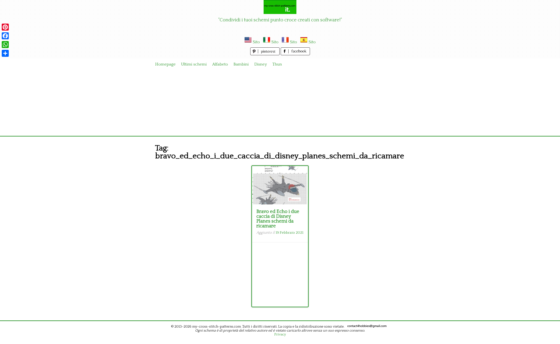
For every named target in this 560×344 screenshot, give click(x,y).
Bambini (241, 64)
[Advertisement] (280, 103)
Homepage (165, 64)
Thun (277, 64)
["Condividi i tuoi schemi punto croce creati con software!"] (280, 7)
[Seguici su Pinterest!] (265, 54)
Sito (256, 42)
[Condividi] (5, 53)
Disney (260, 64)
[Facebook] (5, 35)
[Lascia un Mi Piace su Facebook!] (295, 54)
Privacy (280, 334)
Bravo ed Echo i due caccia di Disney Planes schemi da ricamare (277, 219)
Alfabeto (220, 64)
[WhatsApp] (5, 44)
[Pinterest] (5, 27)
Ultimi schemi (194, 64)
